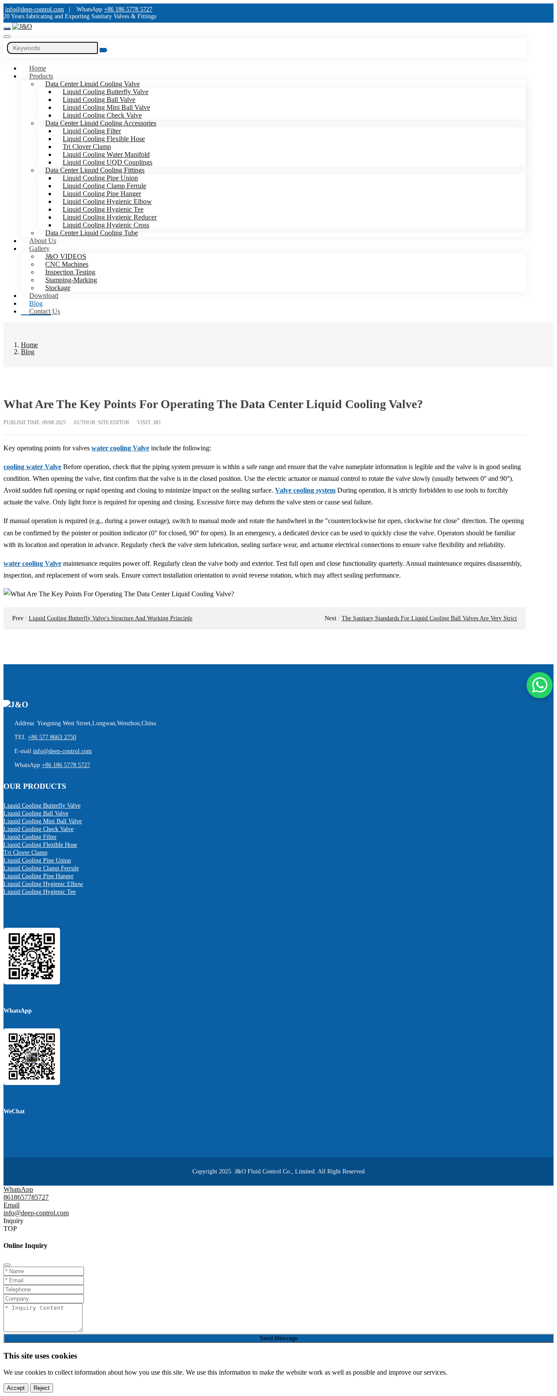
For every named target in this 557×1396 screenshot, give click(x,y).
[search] (6, 36)
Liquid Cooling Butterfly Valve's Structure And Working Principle (110, 618)
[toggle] (6, 28)
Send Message (279, 1338)
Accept (16, 1388)
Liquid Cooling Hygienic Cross (106, 225)
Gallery (39, 248)
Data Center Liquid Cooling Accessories (100, 123)
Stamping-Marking (71, 280)
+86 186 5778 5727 (128, 9)
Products (41, 76)
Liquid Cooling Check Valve (102, 115)
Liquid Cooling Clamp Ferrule (104, 185)
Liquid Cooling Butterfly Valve (105, 91)
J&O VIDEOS (65, 256)
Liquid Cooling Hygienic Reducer (110, 217)
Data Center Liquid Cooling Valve (92, 84)
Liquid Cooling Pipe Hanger (102, 193)
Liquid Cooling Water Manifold (106, 154)
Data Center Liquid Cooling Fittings (94, 170)
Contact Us (44, 311)
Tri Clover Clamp (87, 146)
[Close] (6, 1265)
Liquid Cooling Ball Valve (99, 99)
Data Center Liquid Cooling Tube (91, 233)
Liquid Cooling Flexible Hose (104, 138)
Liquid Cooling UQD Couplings (107, 162)
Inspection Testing (70, 272)
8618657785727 (26, 1197)
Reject (42, 1388)
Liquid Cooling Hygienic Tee (103, 209)
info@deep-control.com (34, 9)
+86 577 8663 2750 (52, 737)
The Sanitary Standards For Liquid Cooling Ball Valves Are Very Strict (429, 618)
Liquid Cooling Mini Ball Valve (106, 107)
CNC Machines (66, 264)
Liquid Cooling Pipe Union (100, 178)
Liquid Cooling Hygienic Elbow (107, 201)
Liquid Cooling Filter (92, 131)
